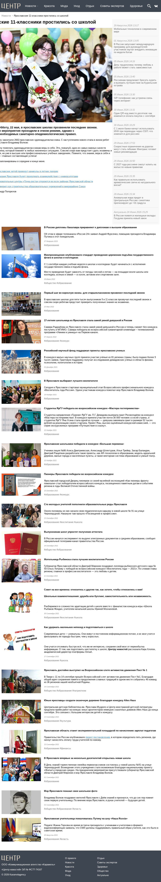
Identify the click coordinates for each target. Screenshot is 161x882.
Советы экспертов (112, 6)
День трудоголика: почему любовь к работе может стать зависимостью (133, 66)
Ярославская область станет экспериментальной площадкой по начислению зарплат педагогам (100, 730)
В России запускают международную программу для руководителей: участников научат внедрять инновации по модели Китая (135, 48)
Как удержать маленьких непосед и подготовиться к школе (78, 627)
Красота (49, 6)
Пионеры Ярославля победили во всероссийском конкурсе (79, 474)
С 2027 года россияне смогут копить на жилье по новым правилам (135, 165)
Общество (102, 871)
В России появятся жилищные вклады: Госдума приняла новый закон (135, 217)
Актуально (103, 875)
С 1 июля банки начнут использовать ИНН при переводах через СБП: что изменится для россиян (134, 131)
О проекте (70, 858)
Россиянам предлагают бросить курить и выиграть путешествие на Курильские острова (135, 83)
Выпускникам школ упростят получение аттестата (73, 531)
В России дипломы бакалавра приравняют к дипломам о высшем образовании (90, 227)
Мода (64, 6)
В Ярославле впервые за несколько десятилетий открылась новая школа (87, 758)
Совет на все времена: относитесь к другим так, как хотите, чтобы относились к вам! (93, 589)
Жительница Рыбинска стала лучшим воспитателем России (79, 559)
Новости (30, 6)
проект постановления (98, 737)
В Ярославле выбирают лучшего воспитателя (71, 380)
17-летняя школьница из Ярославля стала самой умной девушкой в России (88, 320)
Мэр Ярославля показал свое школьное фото (70, 791)
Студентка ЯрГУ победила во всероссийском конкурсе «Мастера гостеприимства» (91, 408)
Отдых (90, 6)
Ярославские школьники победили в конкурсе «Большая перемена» (84, 443)
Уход (77, 6)
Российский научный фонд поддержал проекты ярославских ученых (84, 350)
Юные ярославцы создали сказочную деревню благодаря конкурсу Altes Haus (90, 700)
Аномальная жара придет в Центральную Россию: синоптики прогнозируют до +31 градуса (132, 200)
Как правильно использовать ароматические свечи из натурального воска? (134, 182)
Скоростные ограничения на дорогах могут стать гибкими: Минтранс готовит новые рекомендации (135, 149)
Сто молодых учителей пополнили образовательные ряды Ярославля (85, 504)
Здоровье (136, 6)
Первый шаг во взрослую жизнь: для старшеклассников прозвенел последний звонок (94, 292)
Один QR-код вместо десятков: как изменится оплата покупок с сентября (134, 114)
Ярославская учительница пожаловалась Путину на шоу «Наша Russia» (86, 818)
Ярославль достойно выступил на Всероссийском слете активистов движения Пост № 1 (95, 670)
